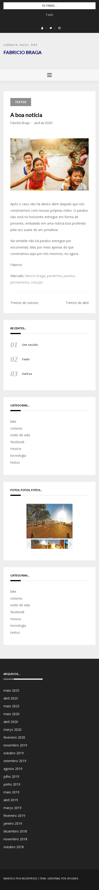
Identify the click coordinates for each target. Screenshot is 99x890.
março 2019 (12, 808)
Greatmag (54, 878)
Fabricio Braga (22, 52)
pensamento (19, 282)
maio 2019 (11, 792)
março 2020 (12, 729)
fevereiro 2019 (14, 815)
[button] (42, 28)
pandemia (54, 276)
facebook (17, 442)
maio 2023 (11, 706)
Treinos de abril (77, 303)
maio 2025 (11, 690)
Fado (49, 14)
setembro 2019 (14, 761)
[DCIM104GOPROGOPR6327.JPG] (39, 544)
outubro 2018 (13, 847)
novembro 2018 (15, 839)
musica (15, 448)
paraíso (69, 276)
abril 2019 (10, 800)
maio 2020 (11, 714)
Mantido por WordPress (20, 878)
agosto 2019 (12, 768)
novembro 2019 (15, 745)
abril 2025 (10, 698)
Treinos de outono (24, 303)
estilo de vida (20, 435)
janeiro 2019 (12, 823)
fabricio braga (35, 276)
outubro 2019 (13, 753)
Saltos (27, 374)
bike (13, 421)
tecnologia (18, 455)
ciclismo (16, 428)
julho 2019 (11, 776)
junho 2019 (11, 784)
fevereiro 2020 (14, 737)
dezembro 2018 (15, 831)
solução (37, 282)
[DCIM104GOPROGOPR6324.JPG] (56, 544)
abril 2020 (10, 722)
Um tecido (30, 345)
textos (20, 102)
